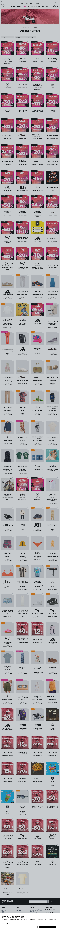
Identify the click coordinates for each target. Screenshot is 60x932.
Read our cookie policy (6, 923)
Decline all (10, 927)
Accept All (48, 927)
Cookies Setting (29, 927)
